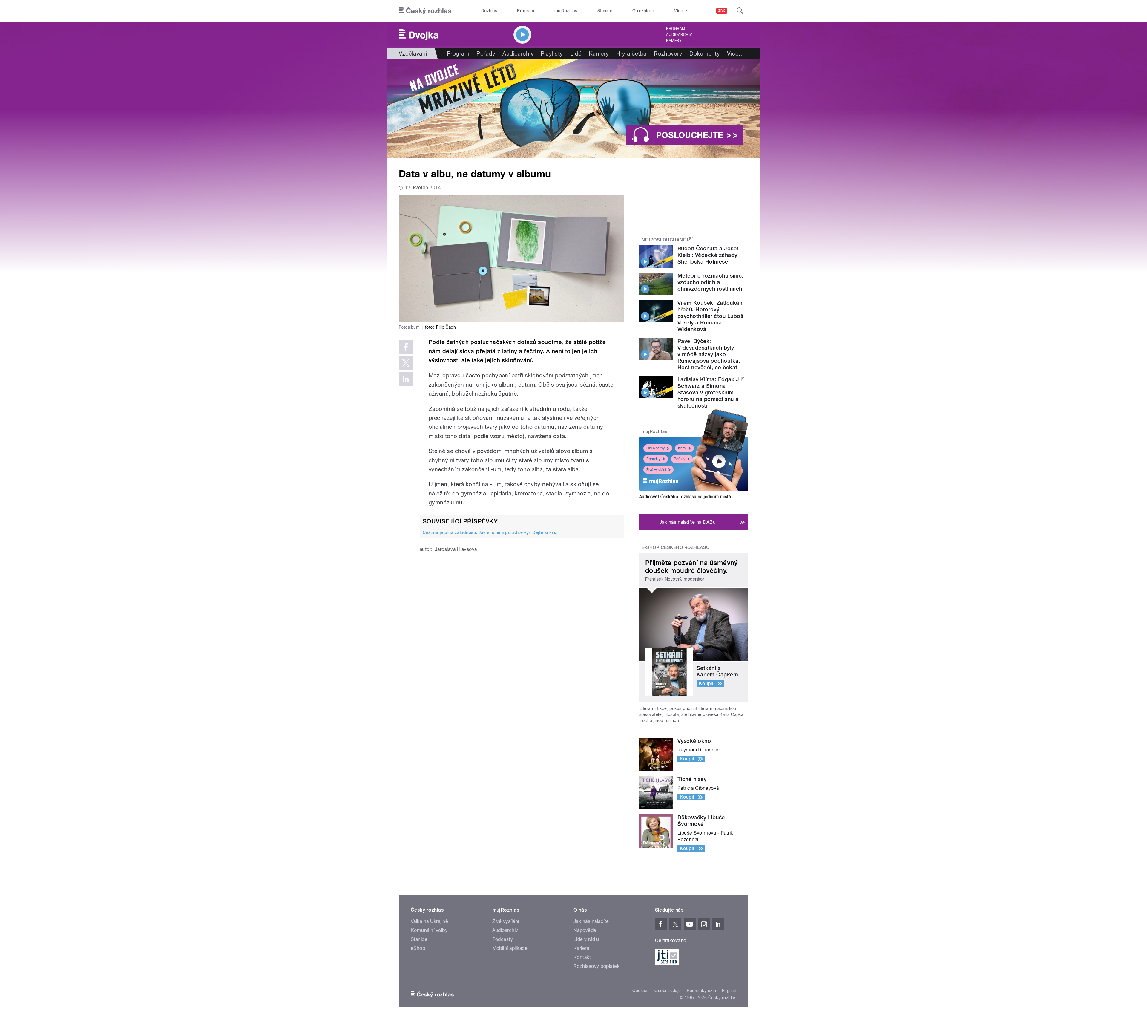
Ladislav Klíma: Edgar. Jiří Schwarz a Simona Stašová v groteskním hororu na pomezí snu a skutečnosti (710, 392)
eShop (418, 948)
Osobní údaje (667, 990)
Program (525, 10)
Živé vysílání (656, 470)
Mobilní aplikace (510, 948)
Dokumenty (704, 53)
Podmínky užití (701, 990)
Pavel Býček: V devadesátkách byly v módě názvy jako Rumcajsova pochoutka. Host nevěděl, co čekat (708, 354)
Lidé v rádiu (586, 939)
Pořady (485, 53)
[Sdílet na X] (406, 363)
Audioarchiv (679, 35)
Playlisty (552, 53)
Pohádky (653, 459)
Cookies (640, 990)
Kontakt (582, 957)
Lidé (576, 53)
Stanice (604, 10)
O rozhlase (643, 10)
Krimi (682, 448)
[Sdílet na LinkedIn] (406, 379)
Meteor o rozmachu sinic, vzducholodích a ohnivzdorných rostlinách (710, 282)
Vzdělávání (413, 53)
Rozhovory (668, 53)
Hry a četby (655, 448)
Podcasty (502, 939)
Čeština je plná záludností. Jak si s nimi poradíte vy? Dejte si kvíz (490, 532)
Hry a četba (631, 53)
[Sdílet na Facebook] (406, 347)
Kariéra (581, 948)
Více (735, 53)
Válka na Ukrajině (429, 921)
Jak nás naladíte (591, 921)
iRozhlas (489, 10)
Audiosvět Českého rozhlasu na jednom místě (685, 496)
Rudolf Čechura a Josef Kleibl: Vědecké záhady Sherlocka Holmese (708, 255)
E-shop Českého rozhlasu (676, 547)
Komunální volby (429, 930)
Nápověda (585, 930)
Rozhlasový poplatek (596, 966)
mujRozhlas (565, 10)
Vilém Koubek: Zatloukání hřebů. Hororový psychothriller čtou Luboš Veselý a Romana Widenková (710, 316)
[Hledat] (740, 11)
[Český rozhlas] (425, 11)
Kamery (674, 41)
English (729, 990)
